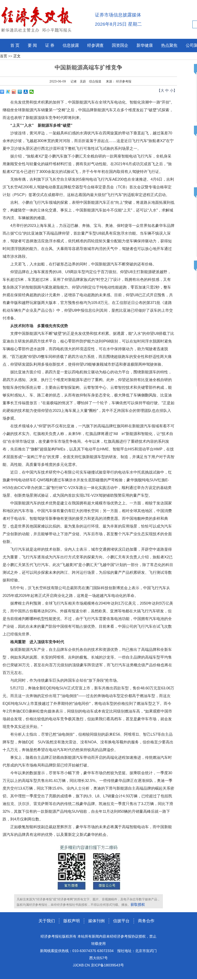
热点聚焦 (169, 45)
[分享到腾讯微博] (20, 92)
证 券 (49, 45)
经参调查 (95, 45)
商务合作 (146, 921)
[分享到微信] (31, 92)
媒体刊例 (96, 921)
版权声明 (71, 921)
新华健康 (144, 45)
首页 (3, 56)
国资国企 (120, 45)
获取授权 (138, 905)
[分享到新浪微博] (14, 92)
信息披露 (71, 45)
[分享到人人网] (26, 92)
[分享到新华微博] (8, 92)
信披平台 (121, 921)
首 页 (14, 45)
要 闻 (32, 45)
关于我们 (46, 921)
